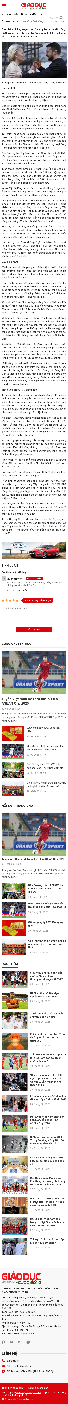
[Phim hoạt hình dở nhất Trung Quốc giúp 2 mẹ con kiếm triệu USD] (15, 1041)
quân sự (12, 475)
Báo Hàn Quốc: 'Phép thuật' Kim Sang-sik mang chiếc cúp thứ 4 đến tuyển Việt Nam (48, 1181)
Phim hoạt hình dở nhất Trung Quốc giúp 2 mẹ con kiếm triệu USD (48, 1037)
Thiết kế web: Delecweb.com (17, 1399)
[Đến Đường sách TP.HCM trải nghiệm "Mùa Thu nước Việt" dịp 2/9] (13, 769)
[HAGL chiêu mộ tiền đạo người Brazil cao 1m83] (15, 1000)
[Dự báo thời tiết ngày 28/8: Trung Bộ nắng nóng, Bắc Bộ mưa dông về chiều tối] (15, 1144)
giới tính (43, 121)
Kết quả (6, 302)
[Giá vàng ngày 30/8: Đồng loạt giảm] (13, 733)
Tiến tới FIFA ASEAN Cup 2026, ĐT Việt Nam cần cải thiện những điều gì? (48, 1057)
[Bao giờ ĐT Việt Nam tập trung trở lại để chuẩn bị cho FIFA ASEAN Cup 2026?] (15, 1226)
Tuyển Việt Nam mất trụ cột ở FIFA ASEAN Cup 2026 (33, 859)
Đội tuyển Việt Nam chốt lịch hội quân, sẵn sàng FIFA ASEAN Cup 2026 (47, 1120)
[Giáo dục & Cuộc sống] (33, 6)
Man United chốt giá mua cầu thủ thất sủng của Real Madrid (47, 905)
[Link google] (19, 1343)
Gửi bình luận (34, 629)
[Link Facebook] (3, 1343)
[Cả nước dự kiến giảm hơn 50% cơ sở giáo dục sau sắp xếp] (15, 1164)
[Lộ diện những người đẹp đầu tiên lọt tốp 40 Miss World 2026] (15, 1103)
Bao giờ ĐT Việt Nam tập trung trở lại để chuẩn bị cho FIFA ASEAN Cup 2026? (47, 1222)
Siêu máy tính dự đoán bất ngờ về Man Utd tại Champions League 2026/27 (46, 976)
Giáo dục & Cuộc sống (28, 1392)
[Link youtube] (28, 1343)
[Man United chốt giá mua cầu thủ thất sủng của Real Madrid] (13, 751)
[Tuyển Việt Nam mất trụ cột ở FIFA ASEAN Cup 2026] (34, 672)
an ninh (22, 377)
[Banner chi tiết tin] (34, 550)
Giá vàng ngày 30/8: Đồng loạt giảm (46, 924)
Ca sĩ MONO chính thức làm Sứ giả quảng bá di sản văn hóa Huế (47, 944)
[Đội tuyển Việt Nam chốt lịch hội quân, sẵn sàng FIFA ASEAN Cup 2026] (15, 1123)
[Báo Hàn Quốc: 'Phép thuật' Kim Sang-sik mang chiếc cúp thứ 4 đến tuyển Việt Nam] (15, 1185)
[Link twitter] (11, 1343)
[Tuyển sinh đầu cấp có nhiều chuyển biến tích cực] (15, 1020)
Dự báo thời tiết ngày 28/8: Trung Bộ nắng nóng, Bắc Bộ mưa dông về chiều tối (47, 1140)
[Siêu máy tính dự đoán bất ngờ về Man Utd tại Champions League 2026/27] (15, 979)
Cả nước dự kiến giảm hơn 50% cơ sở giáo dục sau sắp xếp (47, 1161)
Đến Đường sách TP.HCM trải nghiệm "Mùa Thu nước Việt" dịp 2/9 (45, 768)
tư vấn (32, 347)
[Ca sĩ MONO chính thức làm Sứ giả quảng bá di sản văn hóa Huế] (13, 788)
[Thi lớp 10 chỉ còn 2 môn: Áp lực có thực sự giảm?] (15, 1246)
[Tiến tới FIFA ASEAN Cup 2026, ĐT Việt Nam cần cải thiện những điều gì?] (15, 1061)
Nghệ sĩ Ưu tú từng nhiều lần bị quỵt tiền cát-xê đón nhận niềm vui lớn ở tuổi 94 (47, 1201)
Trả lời (9, 590)
